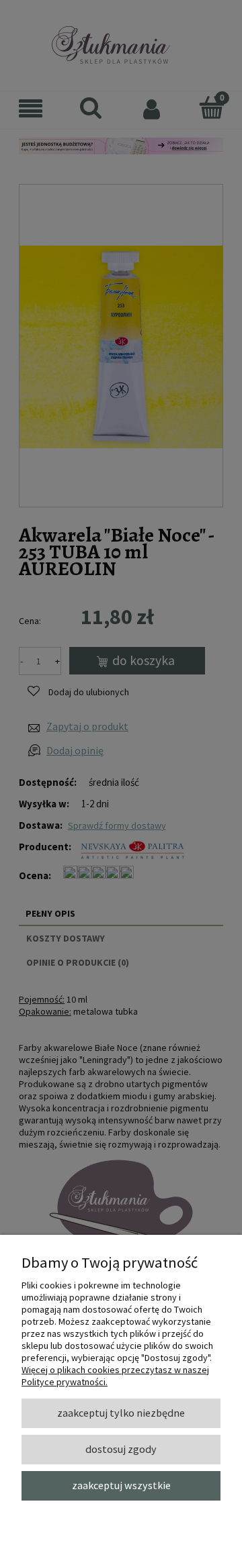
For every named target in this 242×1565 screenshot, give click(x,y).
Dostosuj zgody (121, 1449)
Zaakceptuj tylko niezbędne (121, 1412)
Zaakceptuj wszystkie (121, 1485)
